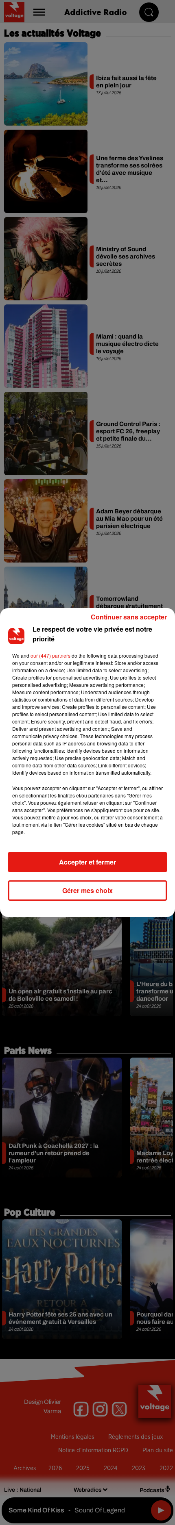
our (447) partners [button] (50, 655)
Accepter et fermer (87, 862)
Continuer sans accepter (129, 616)
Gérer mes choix (87, 890)
